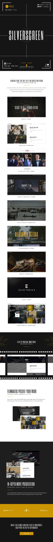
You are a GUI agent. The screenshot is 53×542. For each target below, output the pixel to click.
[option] (26, 365)
